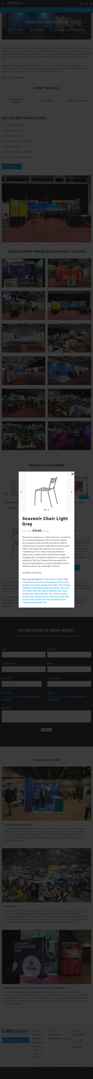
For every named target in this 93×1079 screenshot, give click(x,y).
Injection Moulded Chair (51, 591)
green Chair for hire (52, 588)
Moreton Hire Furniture (31, 596)
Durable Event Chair (49, 585)
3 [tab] (48, 510)
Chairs (46, 579)
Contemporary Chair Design (57, 582)
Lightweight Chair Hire (43, 594)
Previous (21, 492)
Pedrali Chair (63, 596)
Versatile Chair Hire (39, 602)
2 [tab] (46, 510)
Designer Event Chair (31, 585)
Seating (60, 579)
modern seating (59, 594)
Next (71, 492)
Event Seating (37, 588)
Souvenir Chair (28, 599)
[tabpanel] (46, 492)
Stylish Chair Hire (42, 599)
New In (53, 579)
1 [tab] (45, 510)
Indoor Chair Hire (34, 591)
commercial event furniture (33, 582)
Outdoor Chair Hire (50, 596)
